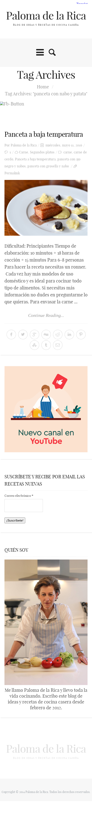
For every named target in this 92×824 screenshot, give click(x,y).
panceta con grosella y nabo (48, 166)
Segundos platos (42, 152)
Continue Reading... (46, 315)
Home (43, 87)
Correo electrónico (18, 496)
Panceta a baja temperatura (43, 134)
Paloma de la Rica (46, 15)
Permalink (12, 173)
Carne (23, 152)
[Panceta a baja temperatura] (46, 208)
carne (67, 152)
